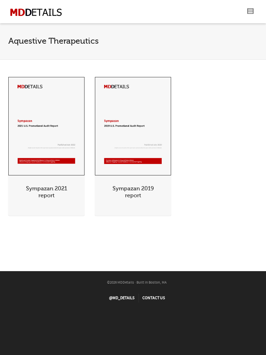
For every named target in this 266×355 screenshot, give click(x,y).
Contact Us (153, 298)
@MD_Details (121, 298)
